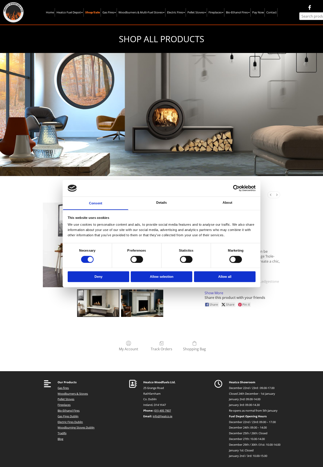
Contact (271, 12)
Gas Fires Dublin (68, 416)
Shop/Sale (92, 12)
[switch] (137, 259)
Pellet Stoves (195, 12)
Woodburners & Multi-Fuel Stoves (140, 12)
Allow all (224, 277)
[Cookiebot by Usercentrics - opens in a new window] (236, 188)
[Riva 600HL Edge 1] (142, 303)
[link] (69, 12)
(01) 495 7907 (162, 410)
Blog (60, 439)
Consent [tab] (95, 203)
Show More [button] (214, 293)
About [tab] (227, 203)
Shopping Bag (194, 349)
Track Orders (161, 349)
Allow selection (161, 277)
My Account (128, 349)
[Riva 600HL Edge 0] (98, 303)
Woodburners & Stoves (73, 394)
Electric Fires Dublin (70, 422)
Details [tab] (161, 203)
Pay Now (258, 12)
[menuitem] (271, 195)
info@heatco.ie (162, 416)
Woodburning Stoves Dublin (76, 427)
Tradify (62, 433)
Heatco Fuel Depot (68, 12)
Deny (98, 277)
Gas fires (63, 388)
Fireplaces (215, 12)
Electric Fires (175, 12)
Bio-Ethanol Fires (237, 12)
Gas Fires (108, 12)
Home (50, 12)
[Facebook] (309, 7)
